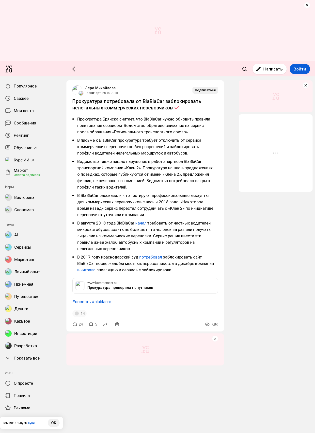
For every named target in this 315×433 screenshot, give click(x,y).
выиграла (86, 269)
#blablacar (101, 301)
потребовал (150, 257)
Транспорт (93, 93)
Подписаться (205, 90)
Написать (273, 69)
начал (140, 223)
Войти (300, 69)
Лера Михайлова (100, 88)
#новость (81, 301)
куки (31, 423)
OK (53, 423)
